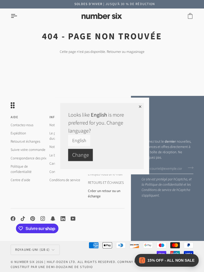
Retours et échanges (25, 141)
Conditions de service (156, 189)
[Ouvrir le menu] (19, 16)
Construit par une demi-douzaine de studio (52, 267)
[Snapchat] (52, 218)
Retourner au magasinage (125, 51)
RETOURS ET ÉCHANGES (106, 182)
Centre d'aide (20, 179)
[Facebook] (13, 218)
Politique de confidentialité (164, 184)
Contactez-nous (22, 125)
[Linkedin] (63, 218)
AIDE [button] (15, 117)
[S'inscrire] (189, 168)
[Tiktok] (23, 218)
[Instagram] (42, 218)
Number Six (24, 262)
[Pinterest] (32, 218)
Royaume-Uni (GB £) (32, 249)
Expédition (18, 133)
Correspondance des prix (28, 158)
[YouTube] (73, 218)
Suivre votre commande (28, 149)
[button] (167, 260)
